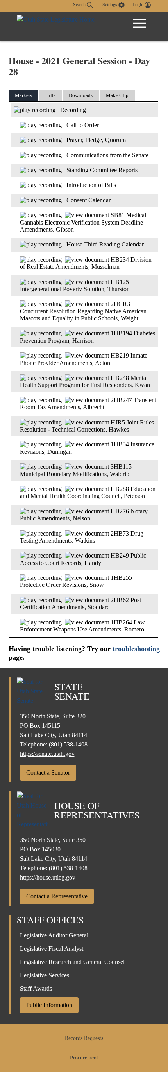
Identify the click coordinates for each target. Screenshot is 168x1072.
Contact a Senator (48, 772)
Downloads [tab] (81, 95)
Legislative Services (44, 975)
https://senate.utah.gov (47, 753)
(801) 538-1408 (68, 744)
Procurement (84, 1058)
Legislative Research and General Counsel (72, 962)
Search (80, 4)
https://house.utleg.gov (47, 877)
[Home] (56, 26)
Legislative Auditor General (54, 935)
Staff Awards (36, 988)
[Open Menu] (139, 23)
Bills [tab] (50, 95)
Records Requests (84, 1038)
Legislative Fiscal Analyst (51, 948)
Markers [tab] (23, 95)
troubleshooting (136, 649)
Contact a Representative (57, 896)
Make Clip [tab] (117, 95)
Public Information (49, 1005)
